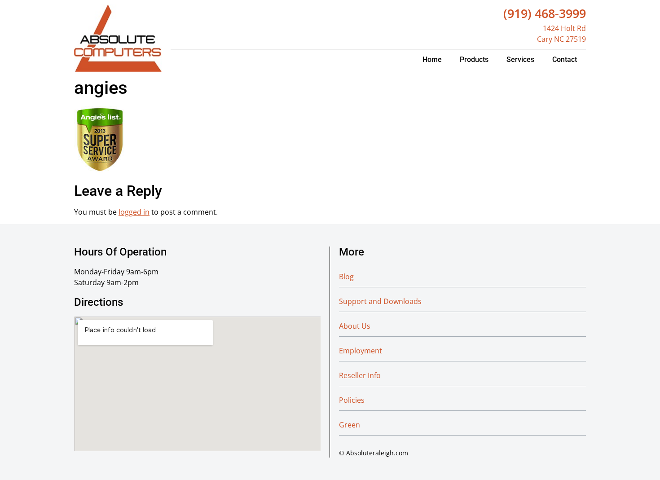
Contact (564, 59)
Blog (346, 277)
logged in (134, 212)
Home (432, 59)
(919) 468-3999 (544, 13)
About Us (354, 326)
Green (349, 425)
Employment (360, 351)
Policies (352, 400)
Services (520, 59)
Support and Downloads (380, 301)
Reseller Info (360, 375)
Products (474, 59)
